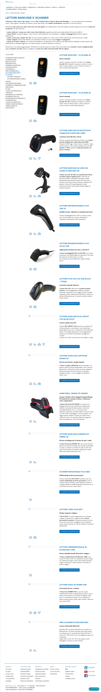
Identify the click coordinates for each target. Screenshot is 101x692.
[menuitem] (22, 9)
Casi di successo (55, 671)
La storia (8, 671)
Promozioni (53, 674)
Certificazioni (9, 676)
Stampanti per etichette (15, 58)
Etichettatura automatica (42, 681)
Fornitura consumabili (26, 676)
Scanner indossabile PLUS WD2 (74, 472)
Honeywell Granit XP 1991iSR (73, 393)
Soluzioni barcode (25, 669)
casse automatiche (13, 102)
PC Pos (8, 89)
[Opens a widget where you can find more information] (94, 689)
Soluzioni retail (24, 678)
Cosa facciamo (20, 7)
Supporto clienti (69, 671)
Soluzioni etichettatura (26, 681)
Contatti (61, 7)
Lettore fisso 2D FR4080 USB (73, 585)
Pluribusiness (11, 9)
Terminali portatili (13, 65)
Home (7, 13)
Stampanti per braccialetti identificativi (11, 61)
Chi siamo (8, 669)
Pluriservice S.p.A (11, 686)
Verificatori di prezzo (14, 104)
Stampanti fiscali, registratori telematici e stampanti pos (16, 98)
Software (37, 678)
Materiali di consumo (14, 94)
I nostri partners (10, 678)
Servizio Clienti (70, 666)
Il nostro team (9, 674)
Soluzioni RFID (25, 671)
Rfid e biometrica (12, 71)
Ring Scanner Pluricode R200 (73, 622)
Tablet (8, 81)
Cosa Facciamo (25, 666)
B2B (66, 669)
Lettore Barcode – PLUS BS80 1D (75, 55)
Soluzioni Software (13, 83)
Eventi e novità (54, 669)
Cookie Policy (69, 674)
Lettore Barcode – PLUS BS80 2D (75, 93)
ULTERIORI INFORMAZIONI (69, 73)
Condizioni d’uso (70, 678)
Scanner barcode (40, 671)
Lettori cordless (14, 77)
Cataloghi (8, 681)
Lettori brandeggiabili (16, 79)
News (52, 666)
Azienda (8, 666)
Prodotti (38, 666)
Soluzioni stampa (25, 674)
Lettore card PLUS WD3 (70, 509)
